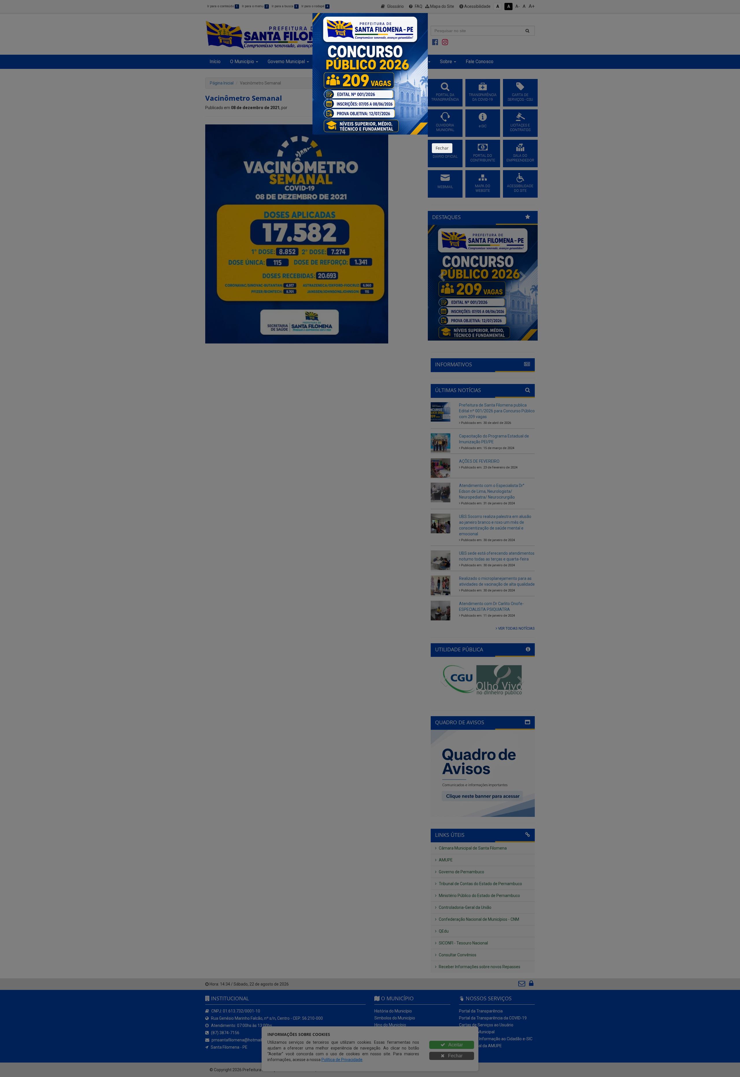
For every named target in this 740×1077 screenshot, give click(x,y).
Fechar (442, 148)
